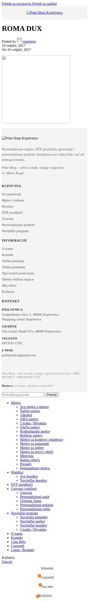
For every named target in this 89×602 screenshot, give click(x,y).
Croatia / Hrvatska (33, 423)
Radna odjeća (30, 460)
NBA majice (29, 419)
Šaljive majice (30, 411)
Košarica (8, 291)
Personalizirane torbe (35, 509)
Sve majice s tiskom (34, 407)
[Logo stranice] (44, 13)
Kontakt (7, 255)
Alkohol (26, 415)
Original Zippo (31, 501)
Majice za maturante (34, 444)
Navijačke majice (32, 521)
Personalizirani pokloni (18, 225)
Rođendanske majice (35, 431)
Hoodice (8, 206)
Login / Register (22, 550)
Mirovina (26, 456)
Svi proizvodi (11, 194)
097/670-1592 (12, 343)
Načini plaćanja (13, 261)
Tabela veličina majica (18, 279)
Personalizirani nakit (34, 497)
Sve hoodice (29, 476)
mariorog (29, 41)
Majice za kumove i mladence (41, 439)
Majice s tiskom (13, 200)
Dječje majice (30, 427)
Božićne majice (31, 435)
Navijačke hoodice (33, 480)
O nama (7, 248)
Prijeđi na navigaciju (17, 4)
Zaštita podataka (13, 267)
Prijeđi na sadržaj (44, 4)
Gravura (7, 218)
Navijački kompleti (33, 517)
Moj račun (9, 285)
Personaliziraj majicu (35, 468)
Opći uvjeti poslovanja (18, 273)
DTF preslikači (12, 212)
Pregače (25, 464)
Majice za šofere (32, 448)
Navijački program (15, 231)
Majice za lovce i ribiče (36, 452)
